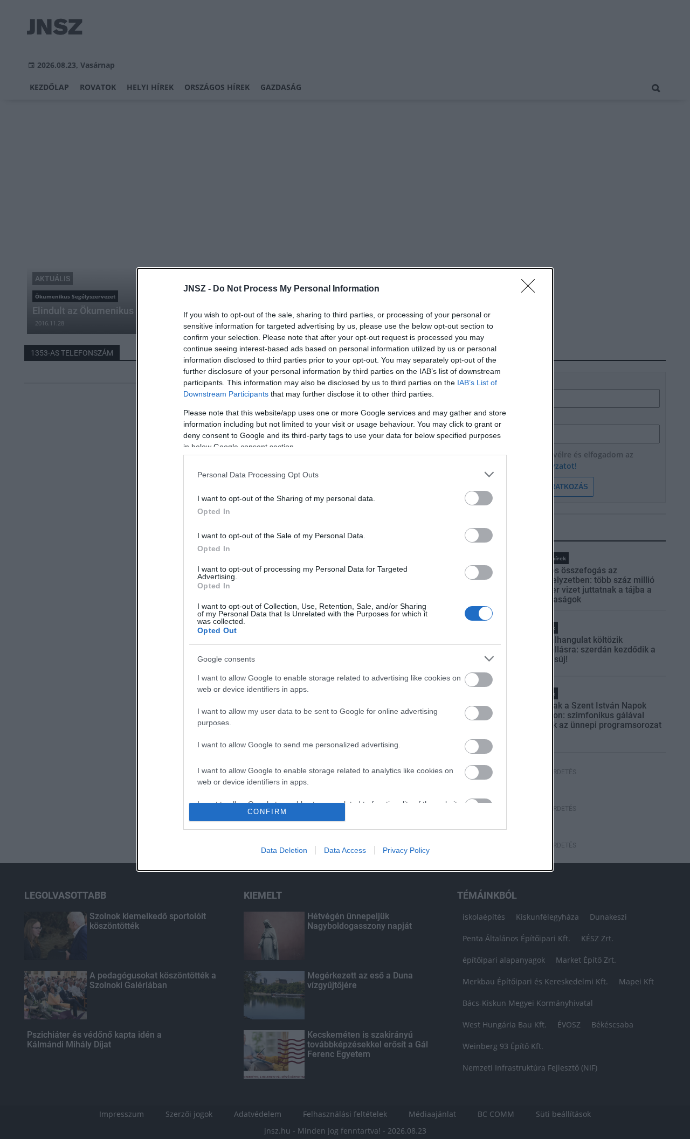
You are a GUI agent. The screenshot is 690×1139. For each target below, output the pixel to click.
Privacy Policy (406, 850)
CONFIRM (267, 812)
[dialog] (345, 569)
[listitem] (345, 474)
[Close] (531, 289)
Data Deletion (284, 850)
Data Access (345, 850)
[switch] (479, 498)
